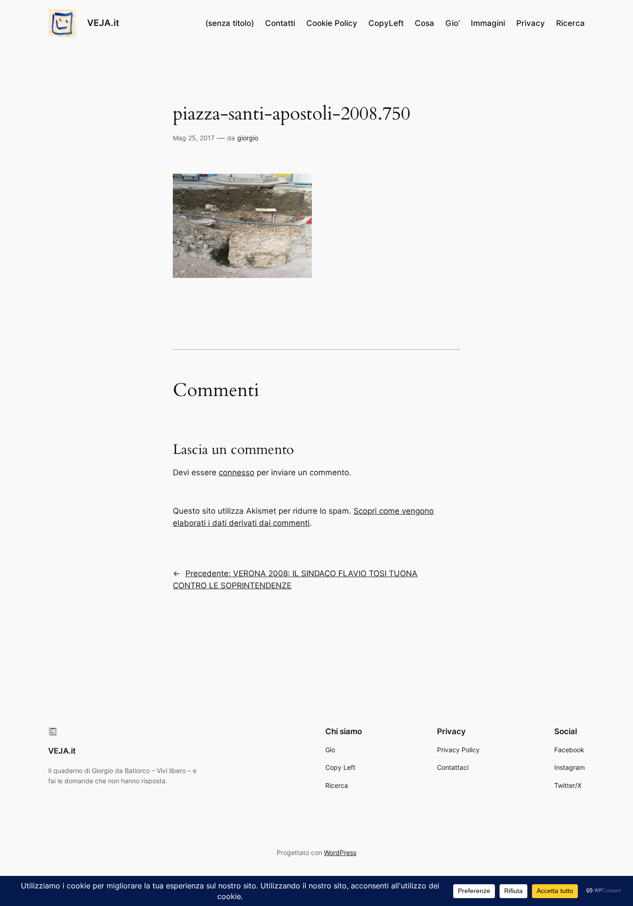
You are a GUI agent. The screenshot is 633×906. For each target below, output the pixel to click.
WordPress (340, 852)
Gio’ (452, 23)
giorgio (247, 138)
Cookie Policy (331, 23)
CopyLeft (386, 23)
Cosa (424, 23)
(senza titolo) (229, 23)
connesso (236, 472)
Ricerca (570, 23)
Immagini (488, 23)
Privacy (530, 23)
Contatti (280, 23)
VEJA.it (103, 22)
